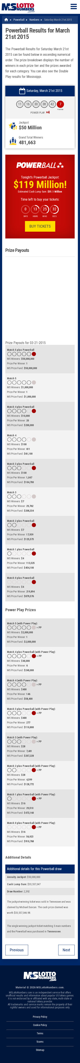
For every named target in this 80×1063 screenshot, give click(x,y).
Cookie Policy (40, 1025)
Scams (40, 1041)
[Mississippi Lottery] (6, 19)
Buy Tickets (40, 226)
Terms (40, 1033)
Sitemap (40, 1050)
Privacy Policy (40, 1016)
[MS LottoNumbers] (18, 2)
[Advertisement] (40, 299)
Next (66, 949)
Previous (17, 949)
